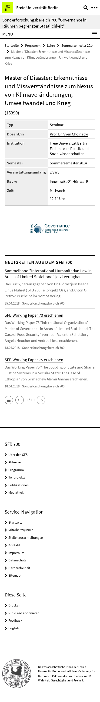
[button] (9, 400)
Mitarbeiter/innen (20, 530)
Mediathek (15, 492)
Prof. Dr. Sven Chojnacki (69, 134)
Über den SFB (18, 454)
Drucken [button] (14, 605)
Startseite (12, 45)
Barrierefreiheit (19, 568)
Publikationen (18, 485)
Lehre (51, 45)
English (13, 628)
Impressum (16, 552)
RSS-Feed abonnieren (23, 613)
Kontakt (14, 545)
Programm (32, 45)
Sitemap (14, 575)
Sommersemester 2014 (77, 45)
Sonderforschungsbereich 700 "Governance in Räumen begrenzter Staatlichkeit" (44, 23)
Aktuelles (14, 462)
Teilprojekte (16, 477)
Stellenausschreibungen (25, 537)
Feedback (15, 620)
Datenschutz (17, 560)
